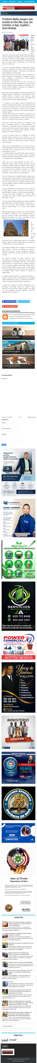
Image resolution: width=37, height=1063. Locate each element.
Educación (12, 1)
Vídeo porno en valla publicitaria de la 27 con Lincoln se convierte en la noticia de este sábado (20, 972)
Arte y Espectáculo (29, 1)
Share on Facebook (11, 301)
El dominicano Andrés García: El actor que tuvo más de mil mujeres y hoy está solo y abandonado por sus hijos (19, 991)
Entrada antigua (31, 417)
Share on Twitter (25, 301)
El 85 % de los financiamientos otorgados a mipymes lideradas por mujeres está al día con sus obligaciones (20, 924)
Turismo (5, 1)
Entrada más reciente (7, 417)
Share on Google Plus (11, 306)
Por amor (10, 981)
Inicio (20, 417)
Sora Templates (19, 1061)
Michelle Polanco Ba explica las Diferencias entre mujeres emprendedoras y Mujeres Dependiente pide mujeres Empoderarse (20, 1014)
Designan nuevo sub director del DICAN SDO (20, 962)
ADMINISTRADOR (7, 1026)
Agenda (20, 1)
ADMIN (5, 1046)
